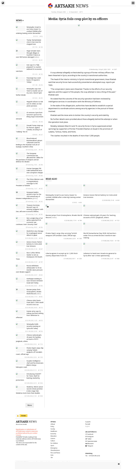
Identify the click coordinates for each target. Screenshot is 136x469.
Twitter (89, 439)
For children (54, 443)
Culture (53, 441)
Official (53, 424)
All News (53, 422)
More (30, 405)
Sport (52, 445)
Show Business (55, 450)
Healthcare (54, 431)
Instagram (90, 436)
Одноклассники (92, 441)
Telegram (90, 446)
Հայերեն (88, 422)
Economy (53, 434)
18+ (52, 457)
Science (53, 438)
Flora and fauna (55, 453)
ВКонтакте (90, 443)
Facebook (90, 434)
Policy (52, 426)
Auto (52, 455)
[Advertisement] (68, 465)
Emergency (54, 448)
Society (53, 429)
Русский (87, 424)
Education (54, 436)
